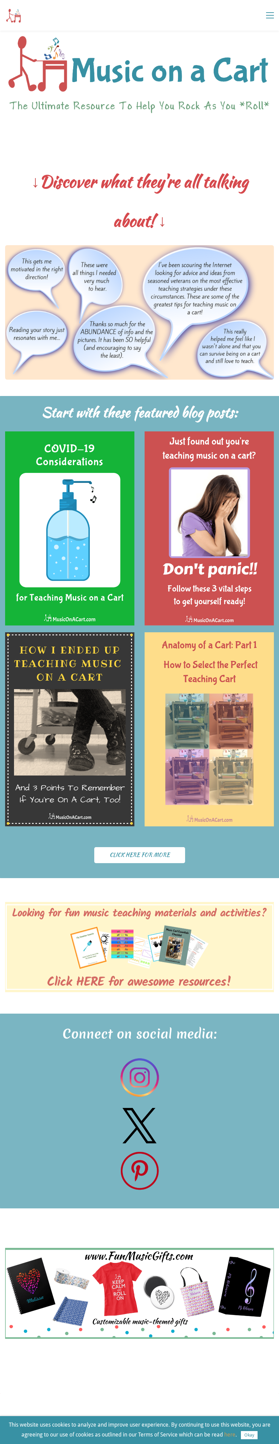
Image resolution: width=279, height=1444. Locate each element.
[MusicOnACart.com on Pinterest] (139, 1155)
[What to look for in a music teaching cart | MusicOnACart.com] (209, 637)
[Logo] (13, 15)
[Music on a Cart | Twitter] (139, 1112)
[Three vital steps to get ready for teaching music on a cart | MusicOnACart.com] (209, 436)
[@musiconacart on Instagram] (139, 1061)
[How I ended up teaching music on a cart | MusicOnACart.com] (69, 637)
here (229, 1434)
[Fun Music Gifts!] (139, 1252)
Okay (249, 1435)
